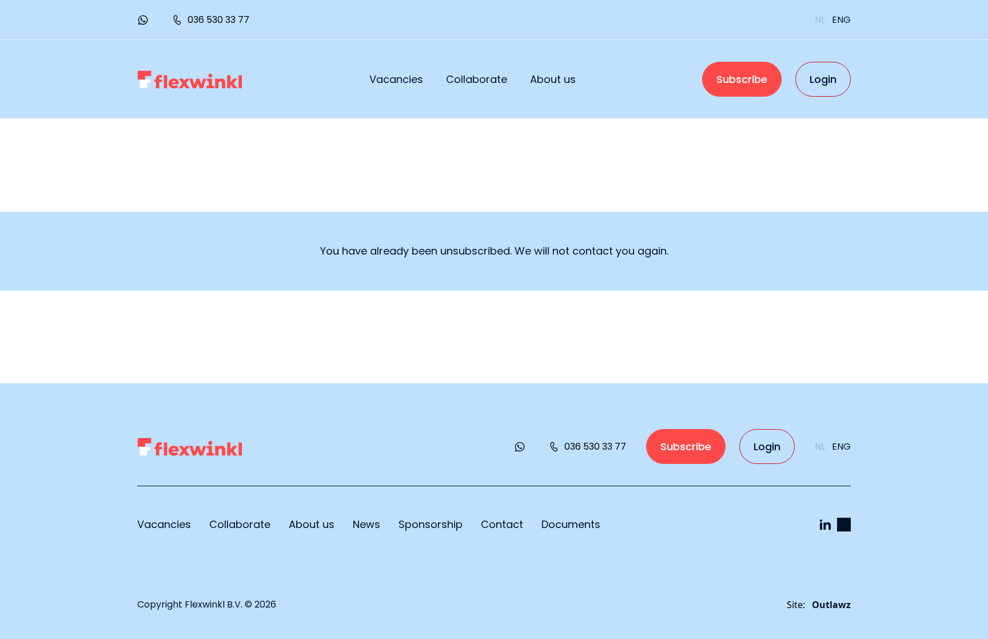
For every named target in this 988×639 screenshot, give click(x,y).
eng (841, 19)
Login (823, 79)
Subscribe (741, 79)
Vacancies (396, 79)
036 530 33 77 (218, 19)
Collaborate (476, 79)
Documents (570, 524)
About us (553, 79)
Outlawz (831, 604)
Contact (502, 524)
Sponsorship (431, 524)
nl (820, 19)
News (366, 524)
